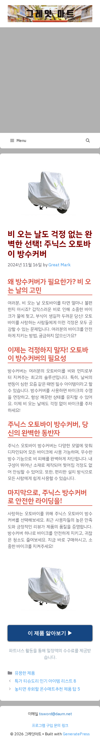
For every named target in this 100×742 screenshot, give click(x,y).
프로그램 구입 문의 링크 (50, 725)
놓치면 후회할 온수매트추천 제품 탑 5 (47, 689)
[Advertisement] (50, 80)
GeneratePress (76, 734)
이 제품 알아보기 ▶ (50, 633)
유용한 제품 (25, 673)
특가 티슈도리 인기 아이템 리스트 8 (45, 681)
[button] (88, 140)
